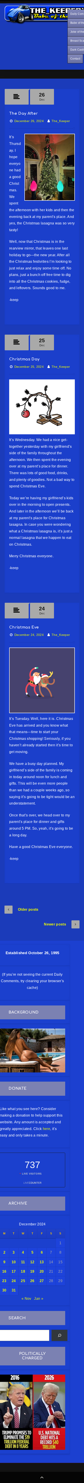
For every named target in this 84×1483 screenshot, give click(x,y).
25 (23, 1281)
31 (14, 1290)
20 (42, 1271)
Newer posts (55, 924)
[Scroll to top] (42, 1477)
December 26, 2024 (29, 121)
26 (32, 1281)
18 (23, 1271)
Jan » (38, 1298)
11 (23, 1262)
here (46, 1129)
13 (42, 1262)
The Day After (23, 113)
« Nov (26, 1298)
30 (4, 1290)
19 (32, 1271)
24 (14, 1281)
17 (14, 1271)
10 (14, 1262)
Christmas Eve (24, 627)
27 (42, 1281)
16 (4, 1271)
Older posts (28, 909)
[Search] (59, 1335)
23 (4, 1281)
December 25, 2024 (29, 366)
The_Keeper (61, 121)
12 (32, 1262)
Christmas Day (24, 359)
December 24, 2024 (29, 635)
